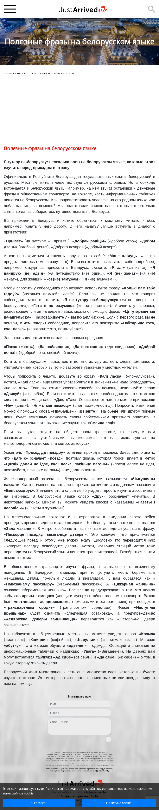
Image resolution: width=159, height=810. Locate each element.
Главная (9, 73)
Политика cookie (118, 803)
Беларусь (22, 73)
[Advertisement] (79, 110)
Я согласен (39, 803)
